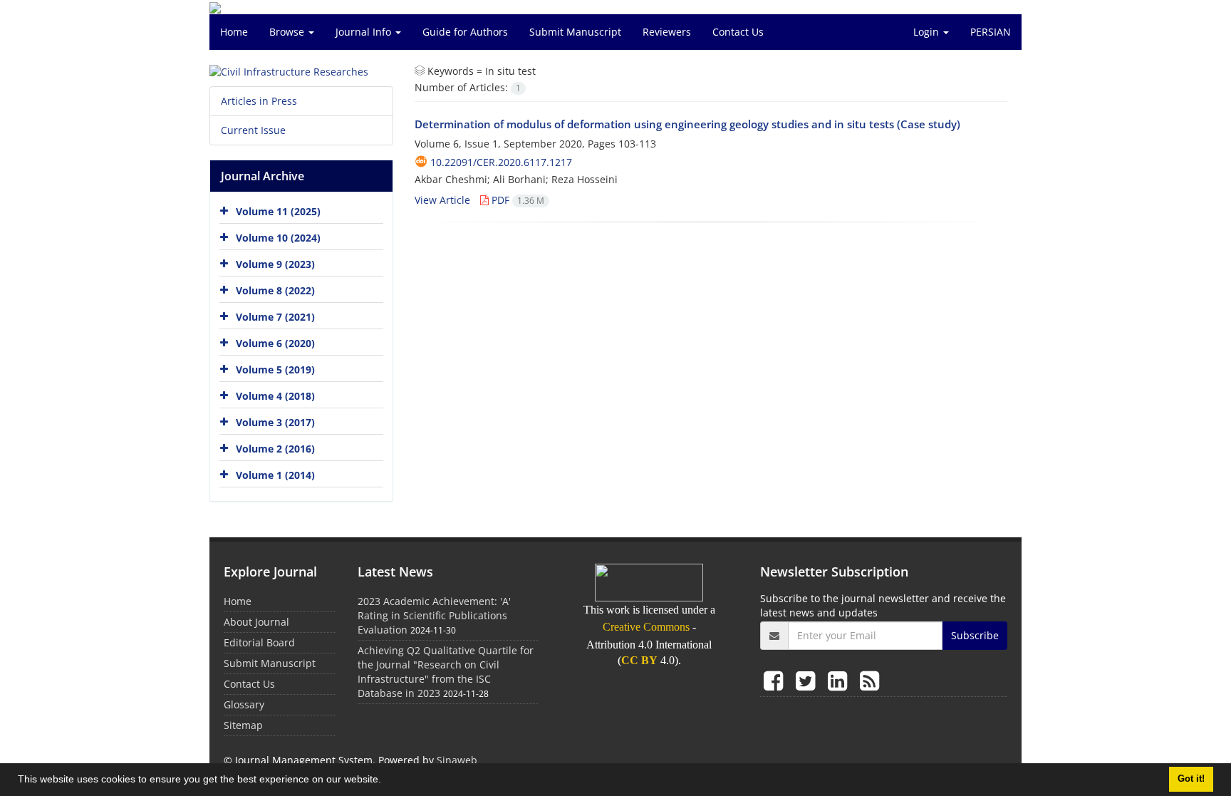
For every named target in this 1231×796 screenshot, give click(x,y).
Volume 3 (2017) (275, 422)
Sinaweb (457, 760)
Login (927, 31)
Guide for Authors (465, 31)
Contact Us (738, 31)
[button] (386, 781)
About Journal (256, 622)
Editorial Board (259, 642)
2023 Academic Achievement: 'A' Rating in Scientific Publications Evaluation (434, 615)
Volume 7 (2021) (275, 317)
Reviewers (667, 31)
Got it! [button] (1191, 779)
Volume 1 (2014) (275, 475)
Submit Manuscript (575, 31)
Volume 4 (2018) (275, 396)
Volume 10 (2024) (278, 237)
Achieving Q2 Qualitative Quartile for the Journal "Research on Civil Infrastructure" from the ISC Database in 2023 (446, 671)
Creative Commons (646, 627)
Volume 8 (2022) (275, 290)
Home (234, 31)
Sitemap (243, 725)
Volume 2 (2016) (275, 448)
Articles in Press (259, 101)
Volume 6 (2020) (275, 343)
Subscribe (975, 635)
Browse (288, 31)
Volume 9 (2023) (275, 264)
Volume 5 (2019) (275, 369)
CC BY (639, 660)
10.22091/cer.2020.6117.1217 (501, 162)
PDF (516, 200)
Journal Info (365, 31)
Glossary (244, 704)
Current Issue (253, 130)
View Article (442, 200)
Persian (990, 31)
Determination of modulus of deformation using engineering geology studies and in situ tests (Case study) (687, 124)
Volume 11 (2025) (278, 211)
